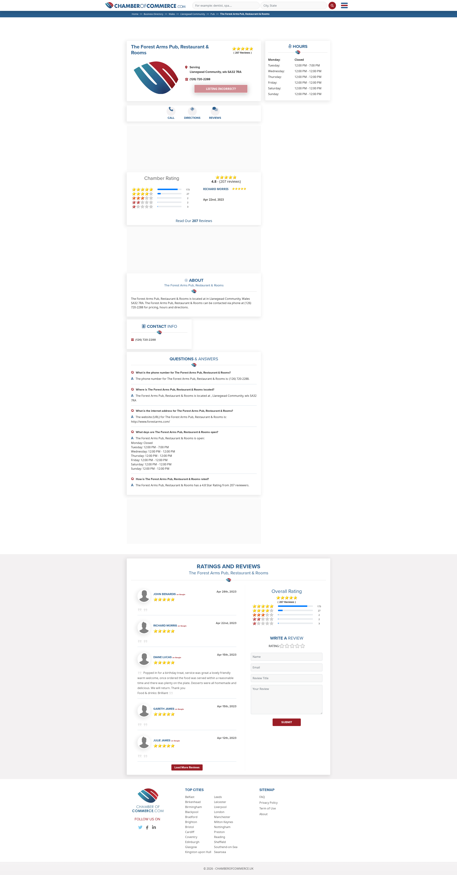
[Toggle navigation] (344, 5)
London (219, 812)
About (263, 814)
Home (135, 14)
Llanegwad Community (192, 14)
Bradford (191, 817)
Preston (219, 832)
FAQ (262, 797)
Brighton (191, 822)
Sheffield (220, 842)
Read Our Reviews (194, 220)
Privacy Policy (268, 803)
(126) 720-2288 (200, 79)
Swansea (220, 852)
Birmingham (193, 807)
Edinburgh (192, 842)
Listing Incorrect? (221, 89)
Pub (212, 14)
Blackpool (191, 812)
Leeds (218, 797)
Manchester (222, 817)
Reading (219, 837)
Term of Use (267, 808)
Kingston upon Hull (198, 852)
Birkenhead (193, 802)
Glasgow (191, 847)
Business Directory (153, 14)
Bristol (189, 827)
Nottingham (222, 827)
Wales (172, 14)
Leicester (220, 802)
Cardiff (189, 832)
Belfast (189, 797)
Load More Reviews (187, 767)
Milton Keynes (223, 822)
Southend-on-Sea (225, 847)
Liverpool (220, 807)
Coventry (191, 837)
